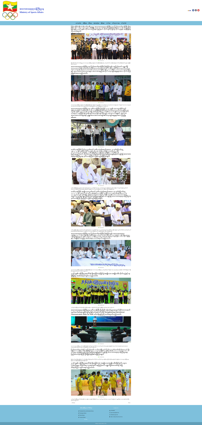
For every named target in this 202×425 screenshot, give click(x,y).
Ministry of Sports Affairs (32, 12)
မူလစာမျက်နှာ (78, 23)
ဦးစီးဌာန (90, 23)
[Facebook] (193, 10)
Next (129, 402)
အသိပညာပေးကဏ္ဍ (116, 23)
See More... (86, 419)
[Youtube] (198, 10)
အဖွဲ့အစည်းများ (96, 23)
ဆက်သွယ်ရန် (123, 23)
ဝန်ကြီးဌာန (85, 23)
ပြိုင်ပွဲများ (103, 23)
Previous (73, 402)
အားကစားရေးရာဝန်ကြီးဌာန (32, 9)
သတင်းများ (108, 23)
